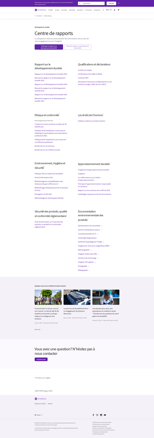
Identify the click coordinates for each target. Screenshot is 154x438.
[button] (103, 10)
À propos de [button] (97, 10)
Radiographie (83, 270)
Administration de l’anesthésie (89, 226)
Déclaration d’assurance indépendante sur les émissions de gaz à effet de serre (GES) (95, 83)
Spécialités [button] (72, 10)
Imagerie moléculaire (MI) (87, 254)
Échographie (83, 266)
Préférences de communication (101, 424)
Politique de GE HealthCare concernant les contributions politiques (50, 140)
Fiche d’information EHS (44, 177)
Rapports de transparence (99, 426)
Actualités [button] (80, 10)
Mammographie (84, 250)
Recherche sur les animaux (44, 146)
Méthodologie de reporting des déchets (49, 198)
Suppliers (81, 173)
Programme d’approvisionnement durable (93, 170)
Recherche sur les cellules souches (47, 150)
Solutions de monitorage (87, 258)
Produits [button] (50, 10)
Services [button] (57, 10)
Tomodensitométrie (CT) (87, 234)
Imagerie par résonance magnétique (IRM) (93, 246)
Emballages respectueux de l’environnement (94, 194)
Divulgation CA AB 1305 (43, 194)
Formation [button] (64, 10)
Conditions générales (98, 434)
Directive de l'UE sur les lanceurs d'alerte (103, 430)
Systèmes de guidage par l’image (90, 242)
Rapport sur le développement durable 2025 (51, 74)
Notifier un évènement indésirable (101, 428)
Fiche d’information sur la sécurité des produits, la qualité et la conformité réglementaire (49, 224)
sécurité (50, 403)
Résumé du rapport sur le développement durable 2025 (50, 79)
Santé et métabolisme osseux (89, 230)
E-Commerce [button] (88, 10)
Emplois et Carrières (40, 403)
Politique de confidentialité (100, 432)
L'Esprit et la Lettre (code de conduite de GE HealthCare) (51, 125)
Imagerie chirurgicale (86, 262)
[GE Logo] (40, 10)
